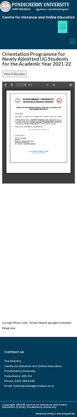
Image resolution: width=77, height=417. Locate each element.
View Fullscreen (14, 74)
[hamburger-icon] (62, 27)
